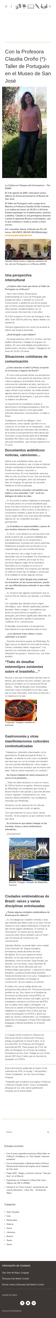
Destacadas (11, 1220)
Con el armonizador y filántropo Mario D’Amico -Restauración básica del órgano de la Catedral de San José (28, 1166)
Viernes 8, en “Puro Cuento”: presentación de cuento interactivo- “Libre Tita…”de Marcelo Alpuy (27, 1190)
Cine (8, 1216)
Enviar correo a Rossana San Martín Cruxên (23, 1284)
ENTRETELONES (9, 1295)
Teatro (9, 1240)
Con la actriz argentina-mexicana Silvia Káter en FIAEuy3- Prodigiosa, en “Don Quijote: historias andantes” (28, 1156)
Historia (9, 1224)
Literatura (10, 1232)
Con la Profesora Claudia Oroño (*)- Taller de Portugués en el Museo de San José (28, 66)
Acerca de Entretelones (12, 1311)
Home (9, 1228)
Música (9, 1236)
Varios (9, 1244)
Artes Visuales (12, 1212)
